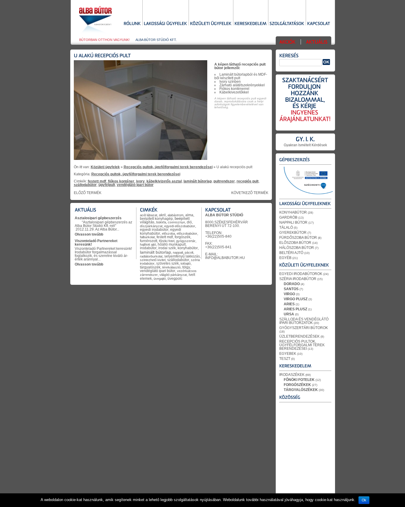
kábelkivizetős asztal (164, 181)
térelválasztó (171, 267)
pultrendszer (224, 181)
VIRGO (289, 294)
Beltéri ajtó (291, 253)
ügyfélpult (106, 185)
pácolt (189, 252)
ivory (140, 181)
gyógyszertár (185, 241)
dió (189, 222)
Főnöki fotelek (299, 380)
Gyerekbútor (293, 233)
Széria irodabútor (297, 279)
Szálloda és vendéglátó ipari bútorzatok (304, 321)
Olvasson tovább (89, 234)
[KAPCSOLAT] (318, 24)
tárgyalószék (150, 267)
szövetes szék (167, 263)
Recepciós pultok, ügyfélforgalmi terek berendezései (168, 167)
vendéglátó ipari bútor (135, 185)
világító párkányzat (173, 274)
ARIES (289, 304)
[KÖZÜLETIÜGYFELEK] (211, 24)
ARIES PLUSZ (295, 309)
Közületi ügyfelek (105, 167)
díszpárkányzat (151, 226)
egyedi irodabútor (154, 230)
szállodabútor (85, 185)
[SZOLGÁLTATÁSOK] (287, 24)
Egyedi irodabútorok (300, 274)
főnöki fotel (166, 241)
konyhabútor (188, 248)
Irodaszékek (291, 375)
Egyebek (287, 354)
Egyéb (285, 258)
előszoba (168, 233)
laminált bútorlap (198, 181)
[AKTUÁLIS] (316, 42)
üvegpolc (175, 278)
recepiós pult (248, 181)
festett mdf (97, 181)
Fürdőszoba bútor (298, 238)
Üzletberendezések (299, 336)
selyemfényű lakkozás (182, 256)
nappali (178, 252)
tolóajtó (186, 263)
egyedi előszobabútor (179, 226)
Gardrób (288, 217)
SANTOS (291, 289)
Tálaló (286, 227)
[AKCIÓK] (287, 42)
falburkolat (147, 237)
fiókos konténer (121, 181)
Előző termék (87, 193)
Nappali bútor (293, 222)
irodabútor (148, 248)
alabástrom (176, 215)
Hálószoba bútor (296, 248)
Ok (364, 500)
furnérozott (148, 241)
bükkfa (161, 222)
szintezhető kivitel (152, 260)
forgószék (182, 237)
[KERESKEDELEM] (251, 24)
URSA (289, 314)
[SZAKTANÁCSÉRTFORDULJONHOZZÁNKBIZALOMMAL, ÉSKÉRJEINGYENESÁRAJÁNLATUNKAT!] (305, 103)
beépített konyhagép (156, 218)
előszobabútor (187, 233)
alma (189, 215)
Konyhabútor (293, 212)
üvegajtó (160, 278)
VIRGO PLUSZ (295, 299)
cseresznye (176, 222)
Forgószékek (297, 385)
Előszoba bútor (295, 243)
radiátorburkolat (151, 256)
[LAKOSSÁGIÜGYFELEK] (165, 24)
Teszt (284, 359)
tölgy (186, 267)
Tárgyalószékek (301, 390)
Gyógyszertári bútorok (303, 328)
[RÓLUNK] (132, 24)
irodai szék (167, 248)
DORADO (292, 284)
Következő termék (249, 193)
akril (162, 215)
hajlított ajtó (148, 244)
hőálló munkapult (172, 244)
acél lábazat (148, 215)
